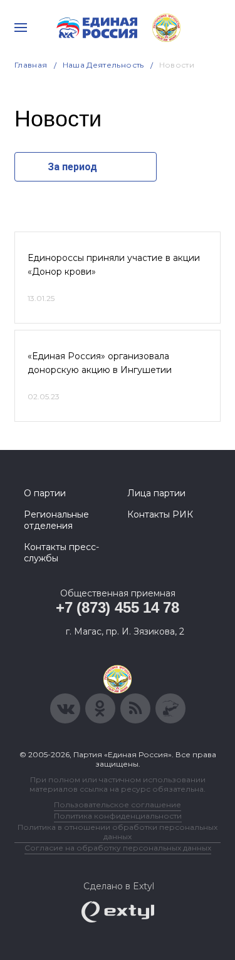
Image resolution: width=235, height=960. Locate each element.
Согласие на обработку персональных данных (117, 847)
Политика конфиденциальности (118, 815)
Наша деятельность (103, 64)
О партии (45, 493)
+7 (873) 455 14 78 (117, 607)
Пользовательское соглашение (117, 804)
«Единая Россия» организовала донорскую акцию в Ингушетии (100, 362)
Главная (31, 64)
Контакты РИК (160, 514)
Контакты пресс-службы (61, 552)
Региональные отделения (56, 520)
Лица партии (156, 493)
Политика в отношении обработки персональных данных (117, 831)
